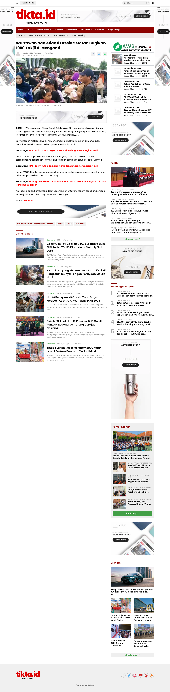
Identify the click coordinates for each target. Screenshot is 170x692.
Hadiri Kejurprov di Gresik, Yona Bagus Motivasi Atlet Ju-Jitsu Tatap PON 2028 (73, 299)
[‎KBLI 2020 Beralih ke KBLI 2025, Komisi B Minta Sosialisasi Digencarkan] (119, 467)
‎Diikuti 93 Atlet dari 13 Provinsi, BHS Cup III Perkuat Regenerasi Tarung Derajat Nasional (74, 324)
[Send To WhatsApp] (105, 54)
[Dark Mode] (152, 3)
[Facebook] (123, 675)
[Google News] (146, 675)
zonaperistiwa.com (132, 68)
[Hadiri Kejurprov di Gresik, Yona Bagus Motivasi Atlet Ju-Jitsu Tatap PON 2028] (30, 302)
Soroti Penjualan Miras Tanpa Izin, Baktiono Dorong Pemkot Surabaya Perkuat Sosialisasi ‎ (132, 202)
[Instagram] (134, 675)
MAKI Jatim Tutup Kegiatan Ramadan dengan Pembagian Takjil (63, 150)
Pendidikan (71, 29)
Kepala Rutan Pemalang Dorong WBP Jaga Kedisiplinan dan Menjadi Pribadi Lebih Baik (131, 457)
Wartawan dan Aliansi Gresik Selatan (35, 223)
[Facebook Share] (93, 54)
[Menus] (17, 3)
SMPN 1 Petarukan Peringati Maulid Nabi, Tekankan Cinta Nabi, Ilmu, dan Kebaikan (134, 313)
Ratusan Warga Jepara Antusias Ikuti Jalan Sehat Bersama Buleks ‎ (135, 304)
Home (20, 29)
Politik (30, 29)
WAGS (60, 223)
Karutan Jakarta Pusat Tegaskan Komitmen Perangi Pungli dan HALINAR (139, 480)
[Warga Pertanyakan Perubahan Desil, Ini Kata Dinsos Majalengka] (119, 491)
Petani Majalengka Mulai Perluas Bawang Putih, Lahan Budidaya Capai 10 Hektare (143, 643)
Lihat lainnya (131, 513)
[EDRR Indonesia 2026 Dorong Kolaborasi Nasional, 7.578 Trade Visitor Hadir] (121, 631)
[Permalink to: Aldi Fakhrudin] (18, 54)
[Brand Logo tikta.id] (36, 16)
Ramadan (80, 223)
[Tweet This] (99, 54)
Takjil (69, 223)
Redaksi (21, 35)
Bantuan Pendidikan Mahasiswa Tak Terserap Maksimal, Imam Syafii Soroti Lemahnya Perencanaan (129, 193)
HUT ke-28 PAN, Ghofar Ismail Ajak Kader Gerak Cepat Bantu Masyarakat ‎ (130, 231)
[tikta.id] (28, 675)
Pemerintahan (44, 29)
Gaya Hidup (114, 29)
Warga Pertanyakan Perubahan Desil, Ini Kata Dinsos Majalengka (140, 490)
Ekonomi (58, 29)
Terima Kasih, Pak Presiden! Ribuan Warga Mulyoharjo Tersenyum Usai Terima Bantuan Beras (139, 502)
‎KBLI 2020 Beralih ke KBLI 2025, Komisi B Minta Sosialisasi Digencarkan (129, 212)
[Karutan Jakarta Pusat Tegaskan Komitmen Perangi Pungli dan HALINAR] (119, 479)
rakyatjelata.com (131, 81)
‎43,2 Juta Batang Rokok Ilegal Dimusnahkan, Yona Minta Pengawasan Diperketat (130, 221)
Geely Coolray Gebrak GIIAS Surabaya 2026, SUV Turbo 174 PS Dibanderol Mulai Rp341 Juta (76, 247)
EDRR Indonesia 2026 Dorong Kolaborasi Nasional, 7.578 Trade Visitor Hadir (120, 643)
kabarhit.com (130, 55)
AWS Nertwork (61, 35)
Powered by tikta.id (85, 685)
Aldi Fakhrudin (36, 53)
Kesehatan (86, 29)
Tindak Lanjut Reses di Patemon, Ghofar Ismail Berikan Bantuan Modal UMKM (74, 349)
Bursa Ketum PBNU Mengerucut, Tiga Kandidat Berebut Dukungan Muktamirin (134, 332)
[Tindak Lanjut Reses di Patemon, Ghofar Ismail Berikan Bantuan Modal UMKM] (30, 352)
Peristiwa (100, 29)
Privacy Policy (78, 35)
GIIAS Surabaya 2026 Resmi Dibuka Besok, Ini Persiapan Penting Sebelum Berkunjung (135, 323)
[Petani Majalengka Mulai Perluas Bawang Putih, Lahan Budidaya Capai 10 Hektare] (144, 631)
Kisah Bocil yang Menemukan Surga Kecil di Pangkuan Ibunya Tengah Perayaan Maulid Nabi (76, 274)
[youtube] (140, 675)
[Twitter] (129, 675)
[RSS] (152, 675)
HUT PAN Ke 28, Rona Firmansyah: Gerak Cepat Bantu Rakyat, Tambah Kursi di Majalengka (134, 294)
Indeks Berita (28, 3)
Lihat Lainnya (131, 239)
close (12, 7)
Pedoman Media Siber (39, 35)
